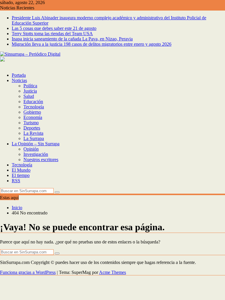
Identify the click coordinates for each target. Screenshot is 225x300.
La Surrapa (33, 138)
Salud (28, 96)
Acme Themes (112, 272)
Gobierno (32, 112)
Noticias (19, 80)
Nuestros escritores (40, 159)
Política (30, 85)
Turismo (31, 122)
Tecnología (33, 106)
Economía (32, 117)
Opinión (31, 148)
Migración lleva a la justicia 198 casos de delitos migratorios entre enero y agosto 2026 (91, 44)
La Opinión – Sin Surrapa (35, 143)
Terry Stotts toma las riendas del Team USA (52, 33)
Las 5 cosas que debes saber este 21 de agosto (54, 28)
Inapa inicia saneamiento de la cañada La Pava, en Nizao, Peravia (72, 38)
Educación (33, 101)
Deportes (31, 127)
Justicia (30, 90)
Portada (19, 75)
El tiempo (21, 175)
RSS (16, 180)
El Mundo (21, 170)
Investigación (35, 154)
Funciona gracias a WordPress (28, 272)
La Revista (33, 133)
